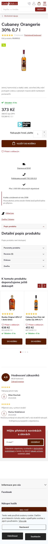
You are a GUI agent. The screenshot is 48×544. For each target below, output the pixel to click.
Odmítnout (12, 536)
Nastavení (24, 527)
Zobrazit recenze (17, 381)
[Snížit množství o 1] (44, 135)
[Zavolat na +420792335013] (29, 3)
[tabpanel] (12, 319)
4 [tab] (27, 352)
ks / (24, 510)
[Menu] (44, 3)
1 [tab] (20, 352)
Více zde (22, 521)
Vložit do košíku (26, 143)
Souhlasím (35, 536)
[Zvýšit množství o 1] (44, 132)
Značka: (8, 219)
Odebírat (35, 442)
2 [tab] (23, 352)
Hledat (40, 9)
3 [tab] (25, 352)
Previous (40, 286)
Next (44, 286)
